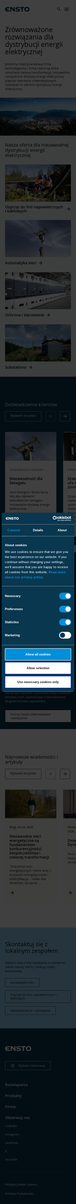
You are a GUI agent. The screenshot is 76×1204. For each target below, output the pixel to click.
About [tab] (62, 530)
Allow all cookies (38, 654)
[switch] (65, 609)
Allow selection (38, 668)
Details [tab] (38, 530)
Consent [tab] (13, 530)
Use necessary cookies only (38, 682)
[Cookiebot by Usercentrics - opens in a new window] (53, 518)
